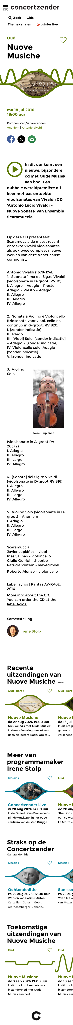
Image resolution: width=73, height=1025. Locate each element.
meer (62, 682)
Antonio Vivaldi (32, 127)
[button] (15, 169)
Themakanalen (19, 24)
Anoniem (13, 127)
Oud (11, 38)
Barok (20, 691)
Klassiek (13, 778)
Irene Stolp (31, 631)
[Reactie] (32, 139)
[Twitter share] (21, 139)
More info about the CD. (28, 595)
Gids (30, 18)
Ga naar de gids (17, 854)
